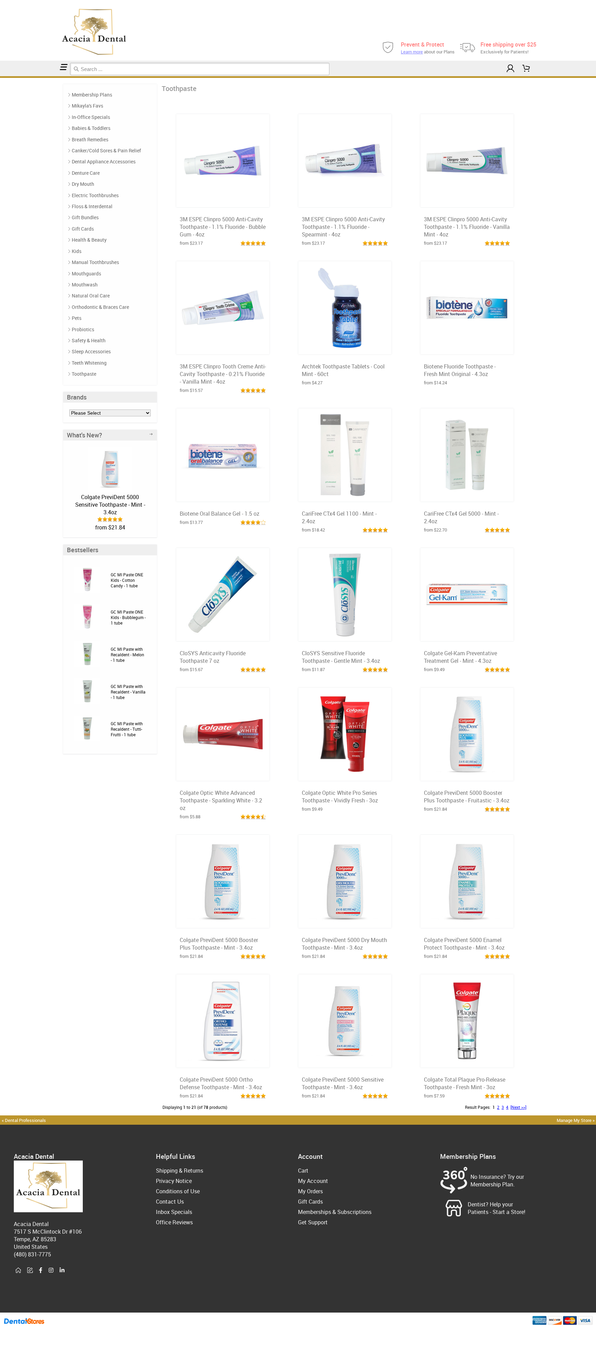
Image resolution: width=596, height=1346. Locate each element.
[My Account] (510, 68)
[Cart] (526, 68)
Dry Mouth (83, 184)
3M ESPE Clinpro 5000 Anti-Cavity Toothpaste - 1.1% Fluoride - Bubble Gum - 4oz (223, 226)
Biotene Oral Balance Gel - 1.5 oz (219, 513)
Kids (76, 251)
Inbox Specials (174, 1212)
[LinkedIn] (62, 1270)
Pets (76, 318)
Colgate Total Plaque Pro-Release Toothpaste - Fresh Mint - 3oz (464, 1083)
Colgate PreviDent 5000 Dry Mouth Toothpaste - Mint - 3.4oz (344, 943)
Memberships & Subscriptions (334, 1212)
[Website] (18, 1270)
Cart (303, 1170)
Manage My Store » (576, 1120)
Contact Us (170, 1201)
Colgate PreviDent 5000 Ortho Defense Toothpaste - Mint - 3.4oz (221, 1083)
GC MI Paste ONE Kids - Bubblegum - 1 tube (128, 617)
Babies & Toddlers (91, 128)
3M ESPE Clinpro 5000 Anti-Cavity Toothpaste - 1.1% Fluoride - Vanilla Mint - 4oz (467, 226)
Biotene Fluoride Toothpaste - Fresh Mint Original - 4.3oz (460, 370)
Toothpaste (84, 374)
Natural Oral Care (91, 295)
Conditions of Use (178, 1191)
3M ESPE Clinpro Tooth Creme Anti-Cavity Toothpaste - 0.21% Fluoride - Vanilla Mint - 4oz (223, 374)
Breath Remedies (90, 139)
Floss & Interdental (92, 206)
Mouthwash (85, 284)
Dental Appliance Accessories (104, 161)
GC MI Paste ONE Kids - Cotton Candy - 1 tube (127, 580)
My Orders (310, 1191)
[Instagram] (51, 1270)
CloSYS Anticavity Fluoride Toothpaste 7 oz (213, 657)
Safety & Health (89, 340)
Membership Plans (92, 94)
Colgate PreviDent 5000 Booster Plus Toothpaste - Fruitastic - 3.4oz (466, 796)
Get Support (313, 1222)
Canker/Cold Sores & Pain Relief (106, 150)
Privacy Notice (174, 1181)
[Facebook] (40, 1270)
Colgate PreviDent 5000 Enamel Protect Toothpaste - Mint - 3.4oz (464, 943)
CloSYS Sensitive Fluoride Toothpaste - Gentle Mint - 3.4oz (341, 657)
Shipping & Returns (179, 1170)
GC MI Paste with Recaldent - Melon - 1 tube (127, 654)
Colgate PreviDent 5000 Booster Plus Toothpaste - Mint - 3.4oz (219, 943)
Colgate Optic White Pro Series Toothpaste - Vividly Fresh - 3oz (340, 796)
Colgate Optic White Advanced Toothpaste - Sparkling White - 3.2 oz (221, 800)
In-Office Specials (91, 117)
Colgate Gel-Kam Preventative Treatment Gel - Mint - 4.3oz (460, 657)
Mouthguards (86, 273)
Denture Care (86, 173)
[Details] (239, 200)
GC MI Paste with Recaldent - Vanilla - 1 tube (128, 692)
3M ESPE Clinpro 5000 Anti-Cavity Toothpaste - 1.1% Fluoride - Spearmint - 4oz (343, 226)
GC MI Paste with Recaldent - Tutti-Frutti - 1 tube (127, 729)
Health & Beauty (89, 239)
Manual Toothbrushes (95, 262)
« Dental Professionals (24, 1120)
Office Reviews (174, 1222)
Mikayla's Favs (87, 105)
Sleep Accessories (91, 351)
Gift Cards (83, 228)
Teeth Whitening (89, 363)
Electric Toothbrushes (95, 195)
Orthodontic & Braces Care (100, 307)
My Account (313, 1181)
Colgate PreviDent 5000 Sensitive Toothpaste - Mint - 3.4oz (110, 504)
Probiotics (83, 329)
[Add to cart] (223, 200)
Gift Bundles (85, 217)
